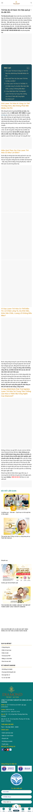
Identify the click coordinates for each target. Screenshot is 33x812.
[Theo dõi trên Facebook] (2, 749)
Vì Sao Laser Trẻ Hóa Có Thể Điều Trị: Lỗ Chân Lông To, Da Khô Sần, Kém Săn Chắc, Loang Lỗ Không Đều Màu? (17, 86)
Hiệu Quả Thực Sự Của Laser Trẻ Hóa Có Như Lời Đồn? (16, 80)
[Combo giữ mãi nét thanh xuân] (16, 572)
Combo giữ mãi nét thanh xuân (9, 583)
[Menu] (2, 3)
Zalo (4, 811)
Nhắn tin (29, 811)
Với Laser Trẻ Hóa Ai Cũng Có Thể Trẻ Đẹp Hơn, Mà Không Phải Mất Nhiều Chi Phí (17, 73)
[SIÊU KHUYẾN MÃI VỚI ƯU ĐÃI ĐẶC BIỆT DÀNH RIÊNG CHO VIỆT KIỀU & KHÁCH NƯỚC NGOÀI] (16, 619)
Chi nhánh (10, 811)
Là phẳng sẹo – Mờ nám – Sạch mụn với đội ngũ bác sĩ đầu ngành (16, 513)
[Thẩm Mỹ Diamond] (16, 3)
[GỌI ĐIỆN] (16, 809)
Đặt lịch (23, 811)
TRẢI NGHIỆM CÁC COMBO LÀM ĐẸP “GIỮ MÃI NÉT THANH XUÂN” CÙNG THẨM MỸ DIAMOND (15, 606)
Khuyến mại (4, 560)
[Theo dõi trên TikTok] (5, 749)
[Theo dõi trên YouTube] (7, 749)
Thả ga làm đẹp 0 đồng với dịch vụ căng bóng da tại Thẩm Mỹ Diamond (15, 537)
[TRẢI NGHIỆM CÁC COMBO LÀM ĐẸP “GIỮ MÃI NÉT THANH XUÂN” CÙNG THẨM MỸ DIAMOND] (16, 595)
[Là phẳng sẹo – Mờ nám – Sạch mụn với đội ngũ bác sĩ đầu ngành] (16, 502)
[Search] (31, 2)
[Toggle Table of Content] (27, 68)
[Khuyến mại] (16, 550)
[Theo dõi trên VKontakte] (10, 749)
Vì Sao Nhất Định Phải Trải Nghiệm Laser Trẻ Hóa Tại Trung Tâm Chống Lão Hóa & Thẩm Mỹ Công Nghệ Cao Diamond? (16, 95)
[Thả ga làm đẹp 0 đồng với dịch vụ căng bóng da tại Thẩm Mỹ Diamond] (16, 526)
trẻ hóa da (4, 115)
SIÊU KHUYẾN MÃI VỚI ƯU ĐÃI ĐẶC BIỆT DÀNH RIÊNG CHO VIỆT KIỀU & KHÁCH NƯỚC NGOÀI (14, 630)
